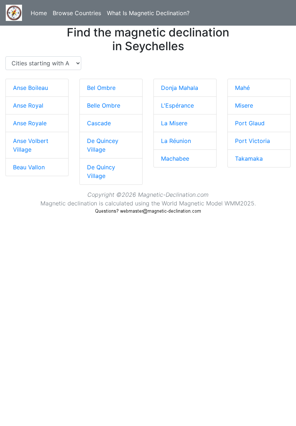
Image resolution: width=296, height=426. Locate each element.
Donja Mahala (179, 87)
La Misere (174, 123)
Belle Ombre (103, 105)
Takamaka (249, 158)
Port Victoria (252, 140)
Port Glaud (250, 123)
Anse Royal (28, 105)
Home (39, 13)
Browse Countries (77, 13)
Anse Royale (30, 123)
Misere (244, 105)
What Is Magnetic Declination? (148, 13)
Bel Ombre (101, 87)
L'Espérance (177, 105)
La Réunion (176, 140)
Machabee (175, 158)
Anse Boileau (30, 87)
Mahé (242, 87)
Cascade (99, 123)
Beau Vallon (29, 167)
